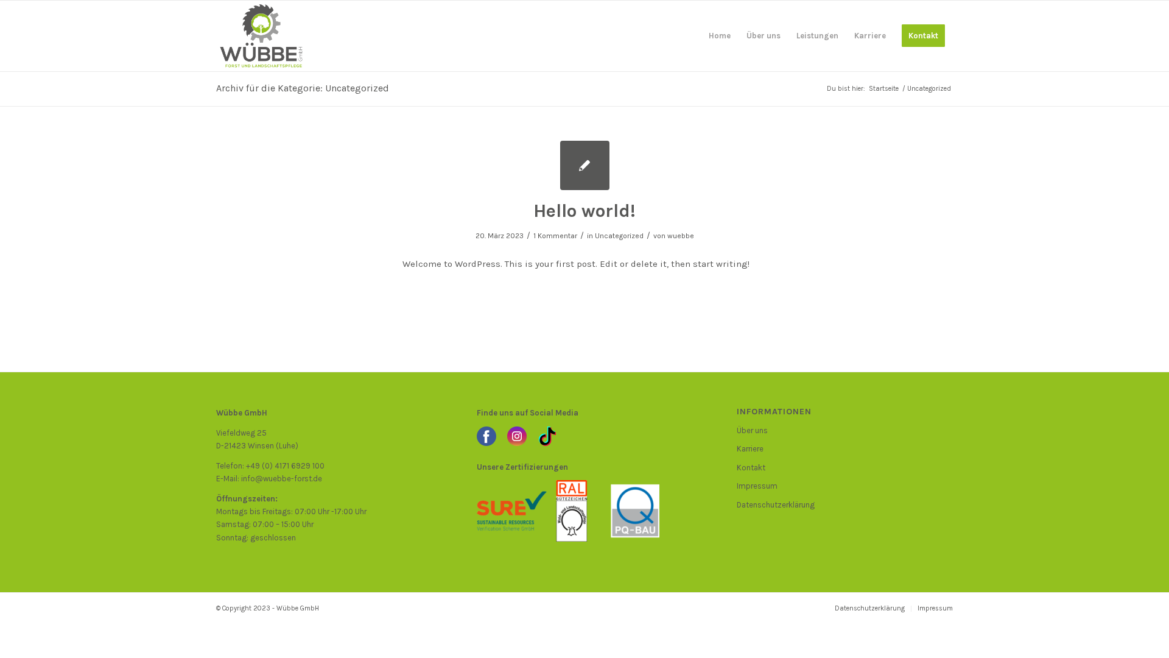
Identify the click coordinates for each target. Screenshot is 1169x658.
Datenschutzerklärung (776, 504)
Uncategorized (619, 236)
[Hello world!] (584, 165)
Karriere (750, 448)
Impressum (757, 485)
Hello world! (584, 211)
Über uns (752, 430)
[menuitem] (720, 36)
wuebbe (680, 236)
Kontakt (751, 467)
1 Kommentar (555, 236)
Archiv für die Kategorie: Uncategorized (302, 88)
